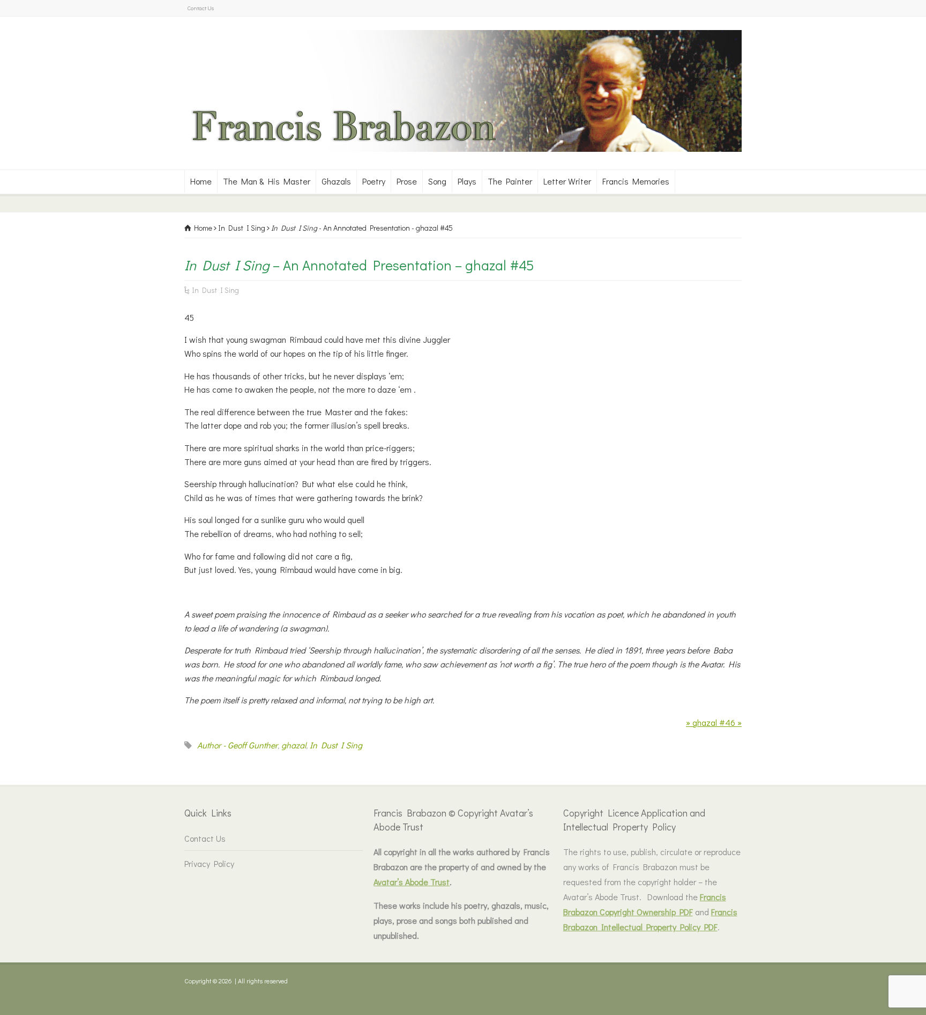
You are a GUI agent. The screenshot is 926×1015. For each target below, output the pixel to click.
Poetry (373, 181)
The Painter (510, 181)
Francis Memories (635, 181)
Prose (407, 181)
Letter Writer (567, 181)
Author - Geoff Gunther (237, 745)
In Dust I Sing (215, 290)
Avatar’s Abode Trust (412, 881)
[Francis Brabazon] (463, 148)
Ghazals (336, 181)
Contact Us (201, 8)
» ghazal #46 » (714, 722)
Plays (467, 181)
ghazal (293, 745)
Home (201, 181)
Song (437, 181)
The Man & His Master (266, 181)
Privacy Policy (209, 863)
